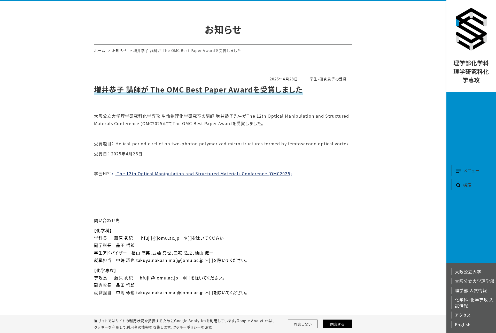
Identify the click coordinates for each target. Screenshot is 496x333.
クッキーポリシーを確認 (192, 327)
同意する (337, 324)
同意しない (302, 324)
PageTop (436, 305)
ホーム (99, 50)
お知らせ (119, 50)
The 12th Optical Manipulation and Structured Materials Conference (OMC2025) (203, 173)
